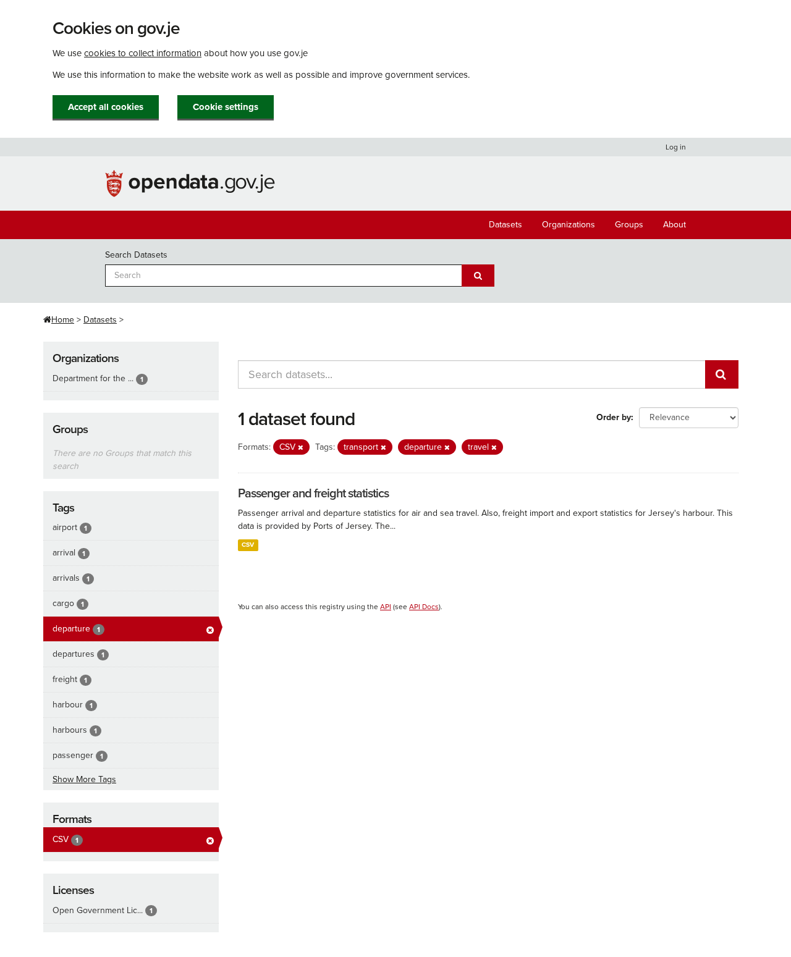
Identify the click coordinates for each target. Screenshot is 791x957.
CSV (248, 545)
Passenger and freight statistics (313, 493)
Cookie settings (225, 106)
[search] (721, 374)
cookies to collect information (142, 53)
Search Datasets (136, 255)
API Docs (424, 606)
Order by (613, 417)
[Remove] (300, 448)
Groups (629, 224)
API (385, 606)
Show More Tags (84, 779)
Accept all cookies (105, 106)
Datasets (505, 224)
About (674, 224)
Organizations (568, 224)
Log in (676, 147)
